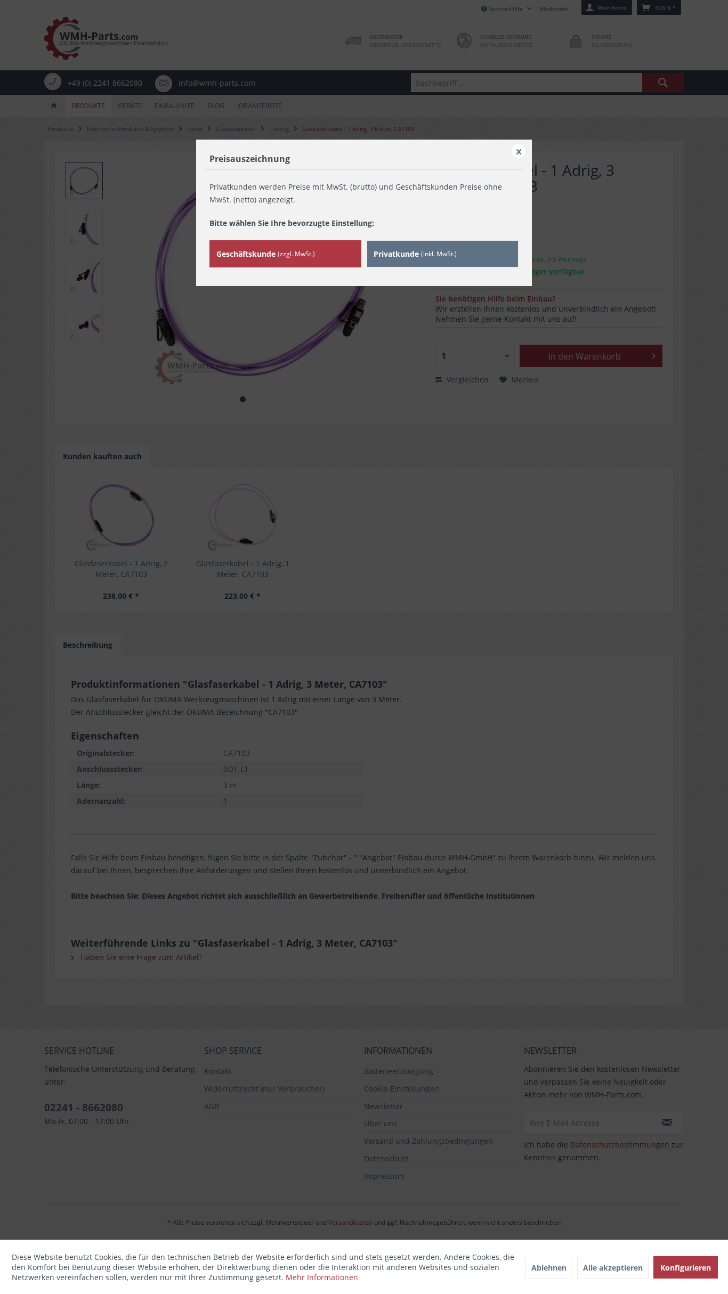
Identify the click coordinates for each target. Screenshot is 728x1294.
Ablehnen (549, 1268)
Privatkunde (415, 254)
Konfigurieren (685, 1268)
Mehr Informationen (322, 1277)
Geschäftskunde (265, 254)
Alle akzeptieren (613, 1268)
